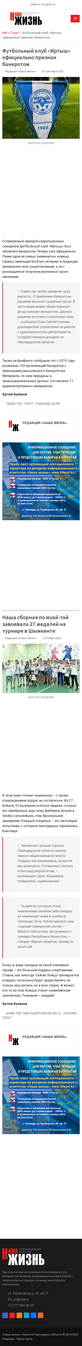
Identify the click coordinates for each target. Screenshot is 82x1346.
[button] (4, 19)
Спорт (14, 33)
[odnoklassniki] (19, 1315)
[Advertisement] (41, 194)
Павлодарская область (42, 1013)
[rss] (40, 1315)
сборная (70, 1013)
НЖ (4, 33)
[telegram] (26, 1315)
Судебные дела (47, 403)
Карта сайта (24, 1339)
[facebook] (5, 1315)
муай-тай (13, 1013)
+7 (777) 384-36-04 (21, 1305)
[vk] (33, 1315)
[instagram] (12, 1315)
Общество (14, 403)
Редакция (8, 1339)
